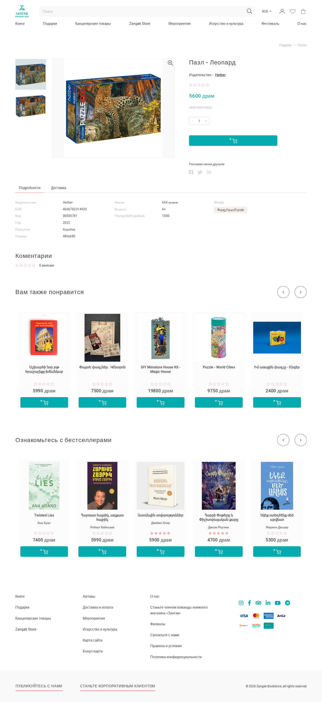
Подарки (50, 23)
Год (18, 222)
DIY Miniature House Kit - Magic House (160, 369)
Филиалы (157, 624)
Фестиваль (270, 23)
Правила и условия (166, 646)
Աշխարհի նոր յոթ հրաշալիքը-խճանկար (44, 369)
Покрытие (22, 229)
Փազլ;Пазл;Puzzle (230, 210)
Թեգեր (219, 202)
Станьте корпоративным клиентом (117, 686)
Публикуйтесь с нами (39, 686)
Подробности (30, 188)
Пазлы (302, 45)
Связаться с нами (164, 635)
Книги (20, 23)
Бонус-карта (93, 651)
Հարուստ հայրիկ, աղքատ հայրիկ (102, 517)
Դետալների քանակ (130, 216)
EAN (18, 209)
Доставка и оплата (98, 607)
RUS (265, 11)
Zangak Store (139, 23)
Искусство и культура (226, 23)
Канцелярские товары (93, 23)
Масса (119, 202)
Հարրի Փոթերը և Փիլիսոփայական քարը (218, 517)
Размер (21, 236)
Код (18, 216)
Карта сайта (92, 640)
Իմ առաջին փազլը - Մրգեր (277, 367)
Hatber (220, 75)
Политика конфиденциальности (176, 657)
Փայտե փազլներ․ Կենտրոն (102, 367)
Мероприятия (179, 23)
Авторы (89, 596)
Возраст (121, 209)
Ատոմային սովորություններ (160, 515)
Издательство (25, 202)
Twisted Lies (44, 515)
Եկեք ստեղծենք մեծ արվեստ (277, 517)
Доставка (58, 188)
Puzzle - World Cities (219, 367)
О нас (302, 23)
